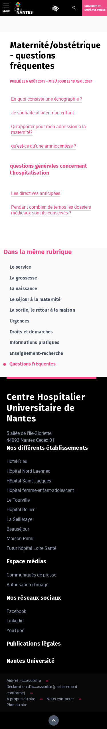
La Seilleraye (19, 519)
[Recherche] (74, 8)
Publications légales (34, 643)
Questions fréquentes (32, 364)
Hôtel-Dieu (17, 461)
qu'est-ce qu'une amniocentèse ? (43, 146)
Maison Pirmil (21, 538)
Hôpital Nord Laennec (28, 471)
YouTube (15, 630)
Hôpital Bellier (21, 509)
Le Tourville (18, 500)
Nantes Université (30, 660)
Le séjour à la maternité (35, 299)
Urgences (19, 321)
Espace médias (27, 561)
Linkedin (15, 620)
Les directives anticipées (35, 193)
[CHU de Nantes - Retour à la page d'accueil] (23, 8)
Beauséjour (18, 529)
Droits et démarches (31, 332)
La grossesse (23, 278)
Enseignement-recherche (36, 353)
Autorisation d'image (27, 584)
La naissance (23, 288)
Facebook (16, 611)
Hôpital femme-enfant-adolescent (40, 490)
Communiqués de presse (31, 575)
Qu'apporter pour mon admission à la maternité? (48, 129)
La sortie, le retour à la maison (42, 310)
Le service (20, 267)
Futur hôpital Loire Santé (31, 548)
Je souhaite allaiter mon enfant (42, 113)
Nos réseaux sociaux (34, 597)
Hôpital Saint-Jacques (29, 481)
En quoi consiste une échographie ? (46, 99)
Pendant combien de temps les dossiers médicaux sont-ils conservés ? (51, 210)
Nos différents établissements (47, 447)
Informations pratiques (35, 342)
